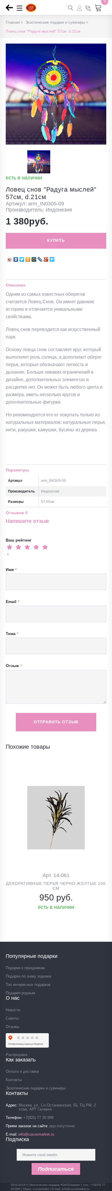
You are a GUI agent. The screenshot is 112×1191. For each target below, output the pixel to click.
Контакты (14, 1080)
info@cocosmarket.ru (36, 1134)
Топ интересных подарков (28, 984)
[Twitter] (22, 258)
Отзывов (17, 512)
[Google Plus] (46, 258)
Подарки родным (20, 993)
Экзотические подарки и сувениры (35, 1088)
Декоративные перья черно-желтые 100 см (56, 886)
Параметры (17, 470)
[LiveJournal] (40, 258)
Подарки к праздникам (25, 968)
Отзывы (12, 1027)
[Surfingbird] (52, 258)
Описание (16, 285)
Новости (13, 1010)
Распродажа (16, 1055)
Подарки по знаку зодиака (28, 976)
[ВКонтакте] (16, 258)
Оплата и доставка (22, 1071)
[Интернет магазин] (31, 10)
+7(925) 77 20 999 (38, 1117)
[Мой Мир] (34, 258)
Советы (12, 1018)
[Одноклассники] (28, 258)
